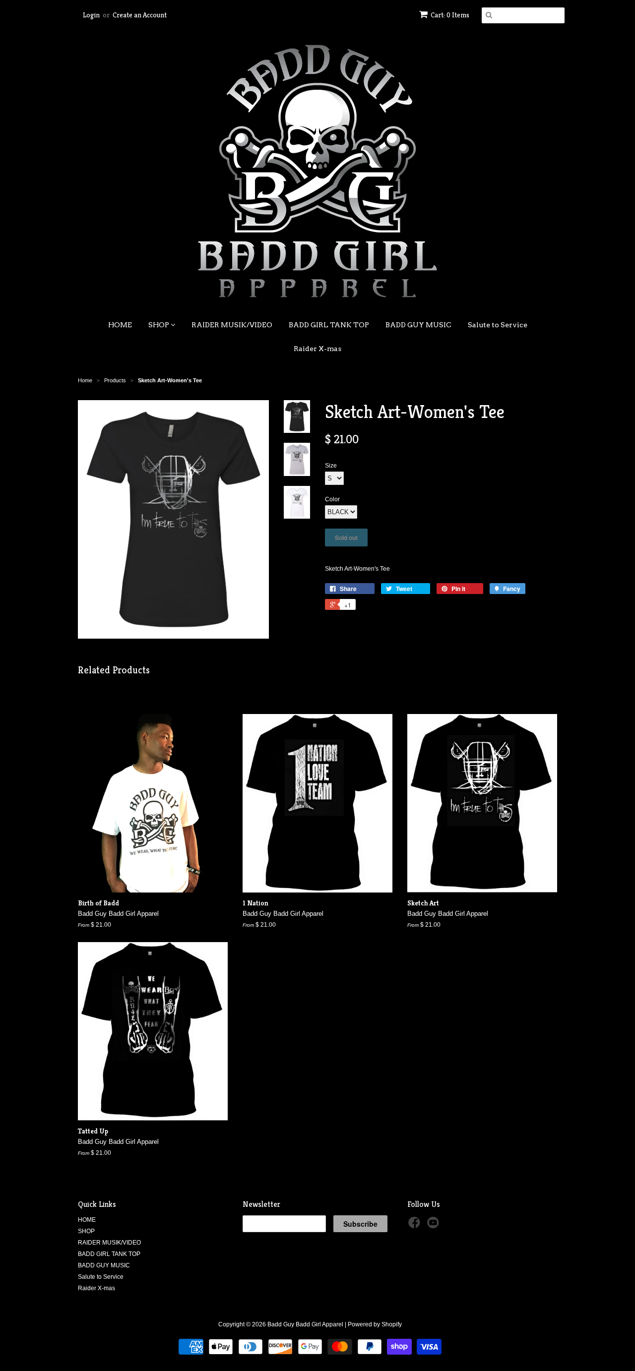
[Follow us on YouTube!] (434, 1226)
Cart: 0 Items (450, 14)
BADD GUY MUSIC (418, 325)
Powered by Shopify (375, 1324)
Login (91, 14)
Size (331, 465)
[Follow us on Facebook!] (415, 1226)
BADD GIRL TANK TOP (329, 325)
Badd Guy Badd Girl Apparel (305, 1324)
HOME (120, 325)
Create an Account (140, 14)
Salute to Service (497, 325)
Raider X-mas (317, 349)
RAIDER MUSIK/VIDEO (231, 325)
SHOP (159, 325)
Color (332, 499)
